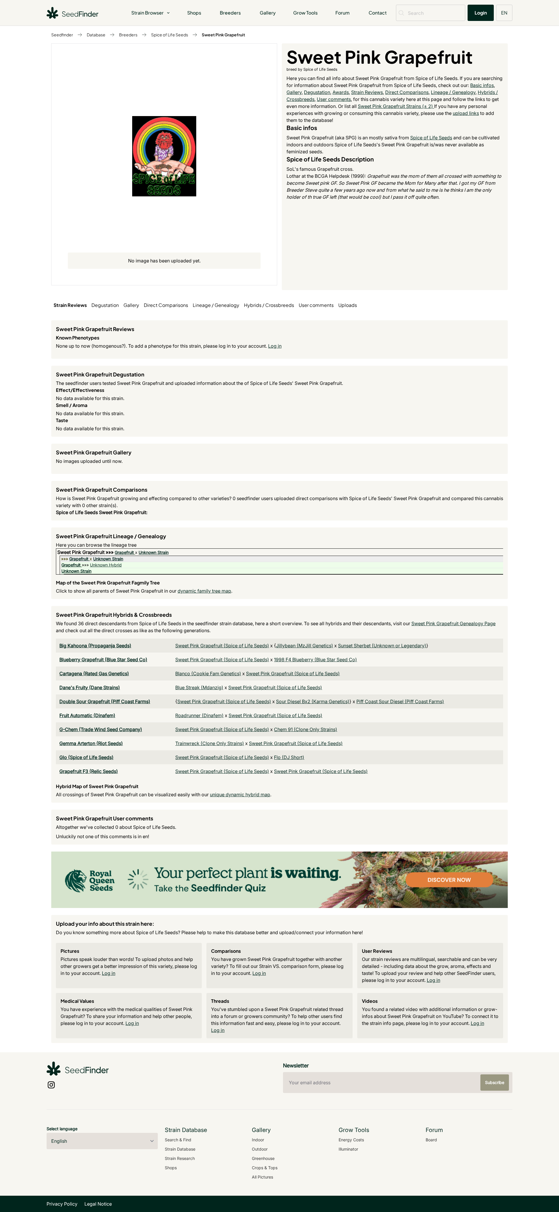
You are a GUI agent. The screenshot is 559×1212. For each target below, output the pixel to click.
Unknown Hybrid (106, 564)
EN (504, 13)
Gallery (268, 13)
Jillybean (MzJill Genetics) (304, 645)
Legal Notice (98, 1204)
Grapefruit (124, 552)
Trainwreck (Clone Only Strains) (209, 743)
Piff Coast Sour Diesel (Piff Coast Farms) (400, 701)
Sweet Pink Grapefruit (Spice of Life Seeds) (222, 645)
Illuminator (348, 1149)
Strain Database (180, 1149)
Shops (194, 13)
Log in (275, 346)
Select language (62, 1128)
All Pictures (262, 1176)
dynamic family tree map (204, 591)
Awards (340, 92)
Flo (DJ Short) (289, 757)
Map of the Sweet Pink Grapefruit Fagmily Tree (108, 583)
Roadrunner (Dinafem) (199, 715)
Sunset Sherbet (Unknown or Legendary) (382, 645)
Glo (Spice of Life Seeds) (86, 757)
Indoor (258, 1139)
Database (96, 34)
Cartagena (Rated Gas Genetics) (94, 673)
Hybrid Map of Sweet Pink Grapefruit (97, 786)
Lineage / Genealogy (453, 92)
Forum (342, 13)
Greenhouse (263, 1158)
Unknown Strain (154, 552)
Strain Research (180, 1158)
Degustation (317, 92)
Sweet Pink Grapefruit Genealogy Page (453, 623)
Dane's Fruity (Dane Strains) (89, 687)
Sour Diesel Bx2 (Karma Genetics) (312, 701)
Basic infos (482, 85)
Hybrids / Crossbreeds (269, 305)
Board (431, 1139)
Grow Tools (305, 13)
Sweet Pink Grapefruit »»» (86, 552)
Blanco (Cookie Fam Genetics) (208, 673)
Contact (378, 13)
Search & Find (178, 1139)
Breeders (230, 13)
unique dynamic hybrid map (240, 794)
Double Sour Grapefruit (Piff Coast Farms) (104, 701)
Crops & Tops (264, 1167)
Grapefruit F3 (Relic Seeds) (88, 771)
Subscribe (494, 1082)
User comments (334, 99)
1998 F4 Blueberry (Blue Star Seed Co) (315, 659)
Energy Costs (351, 1139)
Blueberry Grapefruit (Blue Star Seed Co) (103, 659)
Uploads (347, 305)
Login (481, 13)
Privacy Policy (62, 1204)
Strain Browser (147, 13)
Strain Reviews (367, 92)
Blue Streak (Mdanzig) (199, 687)
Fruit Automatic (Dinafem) (87, 715)
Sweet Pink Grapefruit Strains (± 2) (396, 106)
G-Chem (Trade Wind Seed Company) (100, 729)
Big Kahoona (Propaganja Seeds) (95, 645)
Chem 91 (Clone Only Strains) (305, 729)
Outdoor (260, 1149)
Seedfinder (62, 34)
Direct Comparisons (407, 92)
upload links (466, 113)
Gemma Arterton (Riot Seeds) (91, 743)
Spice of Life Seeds (169, 34)
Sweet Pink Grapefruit (223, 34)
